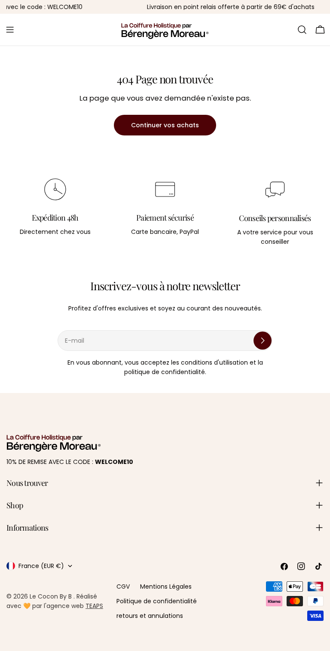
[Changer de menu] (9, 29)
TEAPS (94, 606)
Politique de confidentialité (156, 601)
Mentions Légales (166, 586)
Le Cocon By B (51, 596)
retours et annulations (149, 615)
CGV (123, 586)
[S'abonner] (263, 341)
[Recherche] (302, 29)
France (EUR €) (41, 566)
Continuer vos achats (165, 125)
